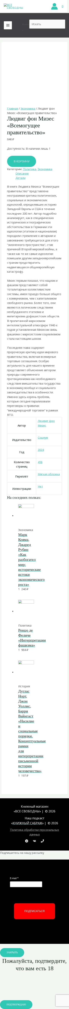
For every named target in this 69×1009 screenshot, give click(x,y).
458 (40, 462)
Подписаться (34, 911)
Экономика (28, 108)
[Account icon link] (54, 6)
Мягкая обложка (49, 474)
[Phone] (42, 840)
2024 (41, 450)
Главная (12, 108)
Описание (22, 173)
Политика (29, 169)
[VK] (34, 840)
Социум (43, 437)
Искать (25, 24)
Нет (40, 486)
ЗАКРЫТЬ (12, 952)
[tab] (39, 173)
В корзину (22, 161)
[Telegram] (26, 840)
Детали (20, 178)
